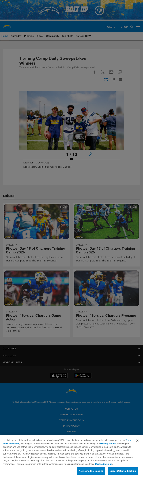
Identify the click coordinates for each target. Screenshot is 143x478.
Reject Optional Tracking (123, 470)
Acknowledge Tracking (91, 470)
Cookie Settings (103, 464)
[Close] (137, 440)
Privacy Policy (108, 443)
